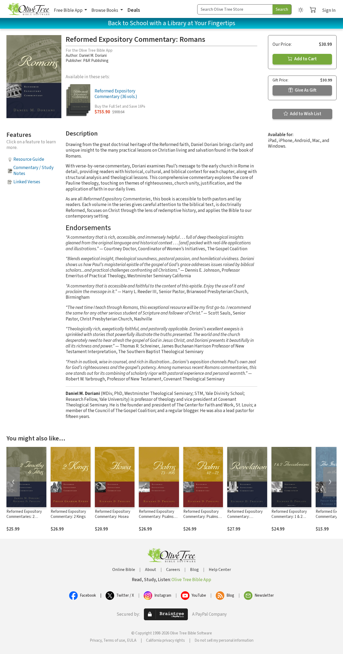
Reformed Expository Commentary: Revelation (245, 517)
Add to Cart (305, 59)
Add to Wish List (305, 114)
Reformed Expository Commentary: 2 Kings (68, 514)
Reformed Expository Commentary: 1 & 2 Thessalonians (289, 517)
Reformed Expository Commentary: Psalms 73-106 (156, 517)
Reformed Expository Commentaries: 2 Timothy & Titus (24, 517)
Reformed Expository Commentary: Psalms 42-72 (201, 517)
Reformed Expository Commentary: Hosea (112, 514)
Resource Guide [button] (28, 159)
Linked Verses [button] (26, 182)
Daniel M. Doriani (93, 55)
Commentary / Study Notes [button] (33, 171)
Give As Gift (305, 90)
